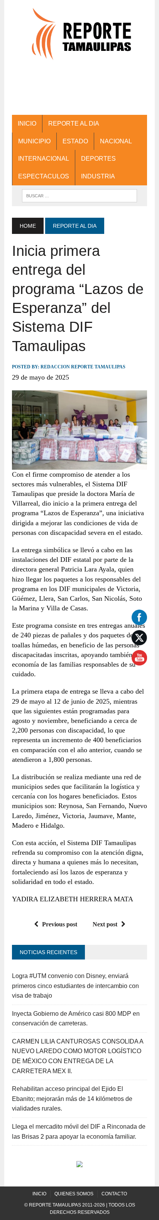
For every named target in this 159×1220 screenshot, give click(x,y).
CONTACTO (114, 1193)
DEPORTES (98, 158)
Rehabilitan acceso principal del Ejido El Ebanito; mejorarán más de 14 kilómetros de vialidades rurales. (72, 1099)
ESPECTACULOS (43, 176)
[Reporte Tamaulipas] (79, 38)
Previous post (59, 924)
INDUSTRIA (98, 176)
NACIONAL (116, 141)
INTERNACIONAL (43, 158)
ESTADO (75, 141)
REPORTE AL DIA (73, 123)
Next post (105, 924)
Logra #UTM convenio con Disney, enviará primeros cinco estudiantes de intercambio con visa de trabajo (75, 986)
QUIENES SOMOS (73, 1193)
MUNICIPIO (34, 141)
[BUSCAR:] (79, 195)
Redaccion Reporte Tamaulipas (83, 367)
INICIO (27, 123)
